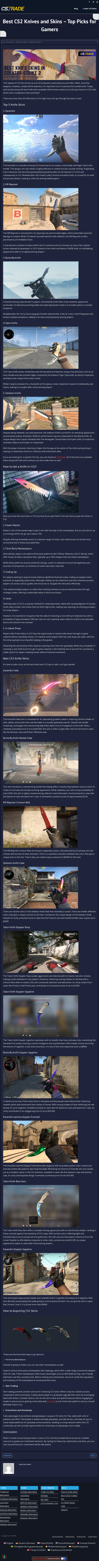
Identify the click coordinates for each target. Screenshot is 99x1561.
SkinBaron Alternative (29, 1506)
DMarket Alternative (8, 1524)
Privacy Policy (81, 1536)
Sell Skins (44, 1495)
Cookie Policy (92, 1536)
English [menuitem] (10, 1543)
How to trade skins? (69, 1492)
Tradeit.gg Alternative (4, 1493)
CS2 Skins (38, 42)
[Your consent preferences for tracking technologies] (4, 1557)
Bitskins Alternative (28, 1510)
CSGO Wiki (61, 457)
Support (64, 1510)
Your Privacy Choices (53, 1558)
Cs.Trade (51, 1401)
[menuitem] (8, 1543)
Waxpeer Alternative (28, 1518)
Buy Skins (44, 1499)
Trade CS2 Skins (47, 1492)
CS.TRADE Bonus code (68, 1504)
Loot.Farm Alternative (4, 1504)
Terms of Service (57, 1536)
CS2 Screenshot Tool (49, 1503)
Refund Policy (69, 1536)
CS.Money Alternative (9, 1499)
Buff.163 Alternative (28, 1502)
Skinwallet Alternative (29, 1514)
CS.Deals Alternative (28, 1492)
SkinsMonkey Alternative (5, 1519)
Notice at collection (39, 1558)
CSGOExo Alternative (9, 1513)
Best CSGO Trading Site (69, 1497)
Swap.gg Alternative (8, 1510)
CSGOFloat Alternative (24, 1497)
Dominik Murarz (9, 42)
